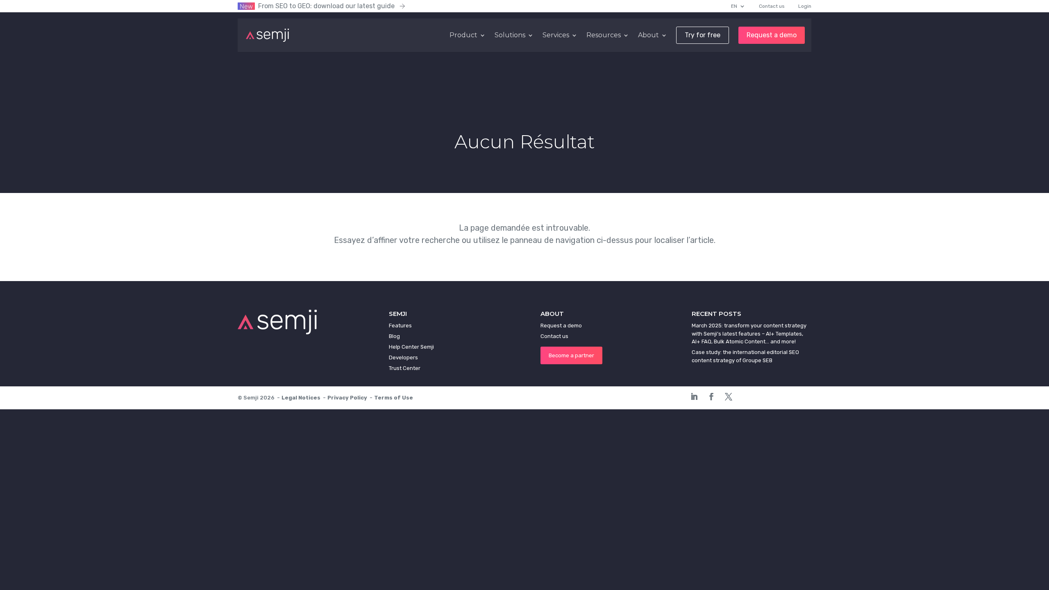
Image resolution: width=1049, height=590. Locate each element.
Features (400, 325)
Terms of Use (393, 398)
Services (556, 35)
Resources (603, 35)
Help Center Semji (411, 347)
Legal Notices (301, 398)
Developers (403, 357)
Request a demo (772, 35)
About (648, 35)
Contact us (772, 6)
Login (804, 6)
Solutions (510, 35)
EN (734, 6)
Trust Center (404, 368)
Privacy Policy (347, 398)
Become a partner (571, 355)
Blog (394, 336)
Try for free (702, 35)
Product (463, 35)
